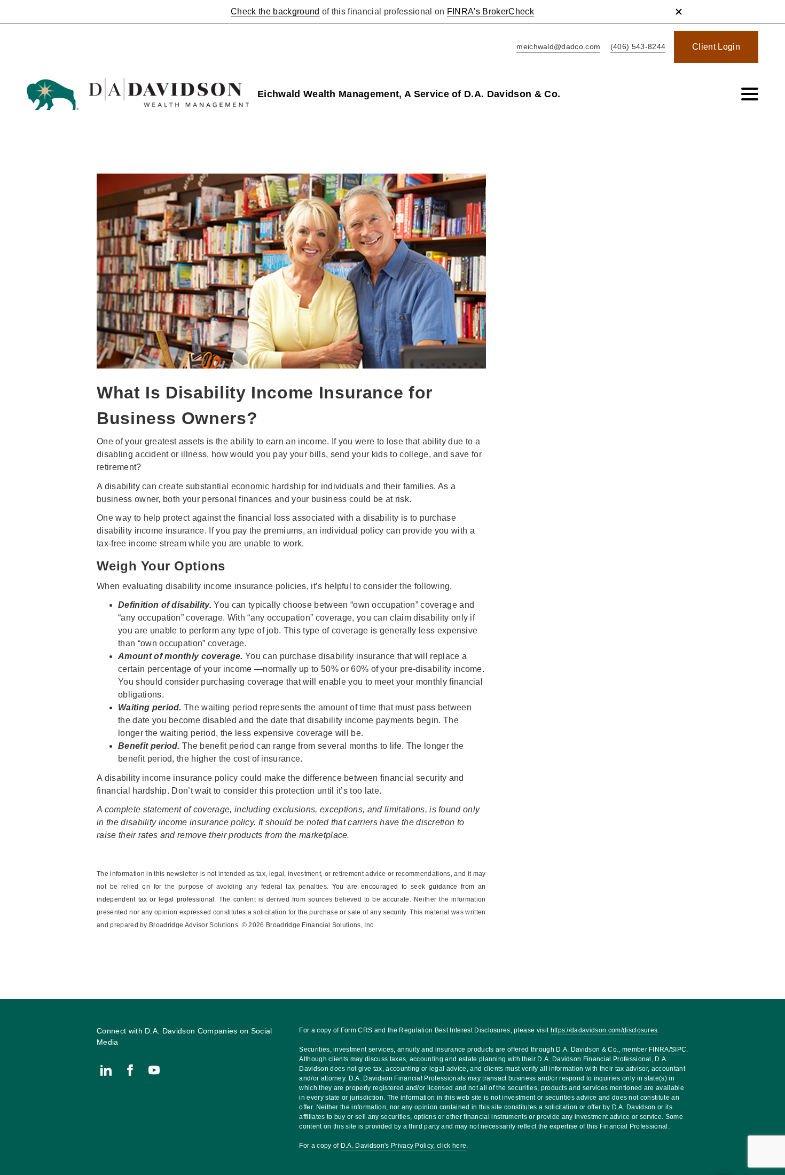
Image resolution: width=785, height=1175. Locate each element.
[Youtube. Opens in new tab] (154, 1070)
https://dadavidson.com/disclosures (604, 1030)
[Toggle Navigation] (749, 94)
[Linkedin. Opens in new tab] (106, 1070)
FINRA (659, 1049)
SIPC (678, 1049)
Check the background (275, 11)
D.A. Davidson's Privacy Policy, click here (403, 1145)
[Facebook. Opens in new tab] (130, 1070)
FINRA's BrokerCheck (490, 11)
